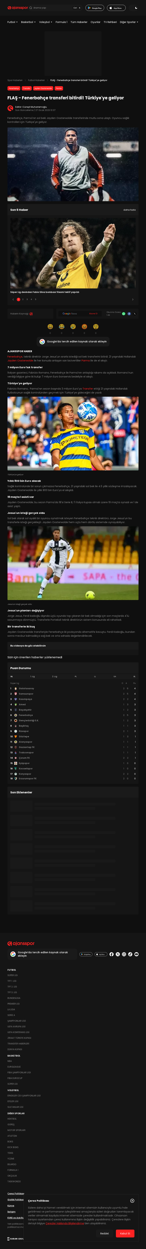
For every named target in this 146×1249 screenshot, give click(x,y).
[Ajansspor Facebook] (112, 954)
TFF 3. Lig (12, 992)
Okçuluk (12, 1175)
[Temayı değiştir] (134, 8)
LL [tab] (95, 676)
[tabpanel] (73, 731)
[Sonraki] (132, 299)
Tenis (10, 1152)
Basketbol (27, 22)
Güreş (10, 1124)
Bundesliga (13, 998)
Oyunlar (95, 22)
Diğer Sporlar (128, 22)
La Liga (11, 1009)
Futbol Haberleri (36, 80)
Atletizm (12, 1135)
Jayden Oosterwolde (43, 88)
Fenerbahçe (14, 88)
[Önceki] (13, 299)
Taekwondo (14, 1181)
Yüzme (10, 1158)
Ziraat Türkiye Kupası (19, 1037)
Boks (10, 1141)
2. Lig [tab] (54, 676)
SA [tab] (115, 676)
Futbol (11, 22)
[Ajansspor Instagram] (124, 954)
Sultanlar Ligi (15, 1107)
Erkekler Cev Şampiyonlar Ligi (24, 1095)
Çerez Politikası (15, 1193)
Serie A (11, 1015)
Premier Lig (13, 1003)
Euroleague (14, 1066)
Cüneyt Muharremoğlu (34, 106)
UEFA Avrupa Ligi (16, 1026)
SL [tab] (12, 676)
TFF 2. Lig (12, 986)
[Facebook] (129, 313)
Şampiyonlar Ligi (16, 1020)
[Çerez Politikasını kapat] (132, 1201)
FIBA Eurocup (14, 1078)
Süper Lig (12, 975)
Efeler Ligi (12, 1101)
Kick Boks (13, 1147)
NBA (9, 1061)
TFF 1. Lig (11, 980)
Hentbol (12, 1118)
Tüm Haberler (79, 22)
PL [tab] (76, 676)
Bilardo (11, 1164)
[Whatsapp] (123, 313)
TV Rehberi (110, 22)
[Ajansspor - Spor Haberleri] (17, 7)
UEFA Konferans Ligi (18, 1032)
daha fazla (129, 209)
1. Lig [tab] (32, 676)
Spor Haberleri (14, 80)
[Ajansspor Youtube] (136, 954)
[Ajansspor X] (118, 954)
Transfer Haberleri (18, 1043)
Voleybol (44, 22)
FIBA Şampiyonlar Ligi (19, 1072)
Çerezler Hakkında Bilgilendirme (65, 1223)
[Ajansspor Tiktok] (130, 954)
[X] (134, 313)
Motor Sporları (16, 1130)
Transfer (26, 88)
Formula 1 (61, 22)
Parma (59, 88)
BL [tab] (134, 676)
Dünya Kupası (14, 1049)
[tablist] (73, 676)
